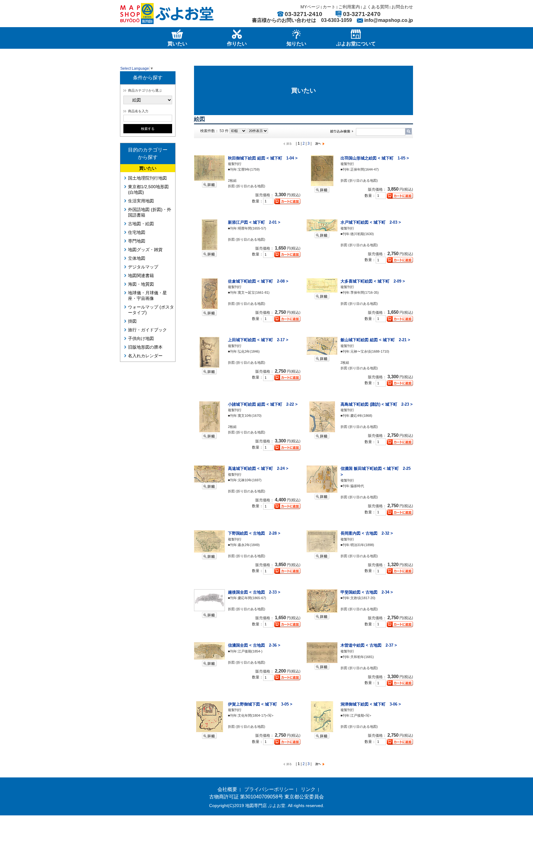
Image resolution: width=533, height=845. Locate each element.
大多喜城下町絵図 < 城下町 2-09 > (373, 281)
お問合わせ (402, 6)
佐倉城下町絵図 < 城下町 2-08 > (258, 281)
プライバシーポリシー (269, 789)
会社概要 (227, 789)
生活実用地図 (141, 200)
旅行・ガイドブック (147, 329)
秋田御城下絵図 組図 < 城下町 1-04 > (263, 158)
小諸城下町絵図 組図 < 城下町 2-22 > (263, 404)
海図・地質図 (141, 284)
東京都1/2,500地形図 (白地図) (148, 189)
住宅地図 (136, 232)
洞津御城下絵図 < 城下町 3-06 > (371, 704)
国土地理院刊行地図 (147, 178)
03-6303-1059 (336, 20)
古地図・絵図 (141, 223)
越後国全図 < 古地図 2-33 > (254, 592)
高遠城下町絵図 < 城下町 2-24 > (258, 468)
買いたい (147, 168)
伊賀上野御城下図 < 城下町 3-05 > (260, 704)
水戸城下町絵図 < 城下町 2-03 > (371, 222)
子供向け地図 (141, 338)
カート (329, 6)
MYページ (310, 6)
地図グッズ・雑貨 (145, 249)
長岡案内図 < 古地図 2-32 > (367, 533)
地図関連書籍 (141, 275)
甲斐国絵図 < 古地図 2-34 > (367, 592)
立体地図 (136, 258)
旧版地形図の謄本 (145, 347)
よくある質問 (376, 6)
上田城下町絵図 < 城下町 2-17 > (258, 340)
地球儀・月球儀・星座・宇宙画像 (147, 295)
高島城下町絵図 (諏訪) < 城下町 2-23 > (377, 404)
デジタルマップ (143, 266)
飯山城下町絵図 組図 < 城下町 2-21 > (375, 340)
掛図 (132, 321)
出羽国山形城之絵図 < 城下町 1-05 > (375, 158)
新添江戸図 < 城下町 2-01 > (254, 222)
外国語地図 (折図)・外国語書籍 (149, 212)
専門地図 (136, 240)
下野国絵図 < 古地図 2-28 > (254, 533)
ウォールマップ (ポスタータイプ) (151, 309)
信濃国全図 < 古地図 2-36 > (254, 645)
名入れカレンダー (145, 355)
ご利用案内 (349, 6)
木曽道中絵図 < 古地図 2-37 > (369, 645)
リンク (308, 789)
